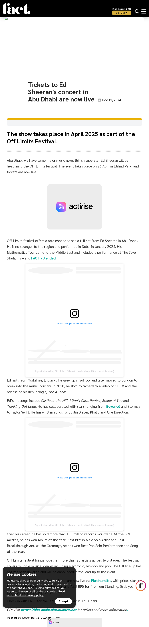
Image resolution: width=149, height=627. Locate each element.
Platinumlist (101, 580)
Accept (63, 601)
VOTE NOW (121, 12)
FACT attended (43, 258)
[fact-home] (16, 8)
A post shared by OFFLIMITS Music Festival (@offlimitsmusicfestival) (74, 371)
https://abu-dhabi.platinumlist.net (48, 609)
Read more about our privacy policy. (36, 593)
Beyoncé (113, 406)
